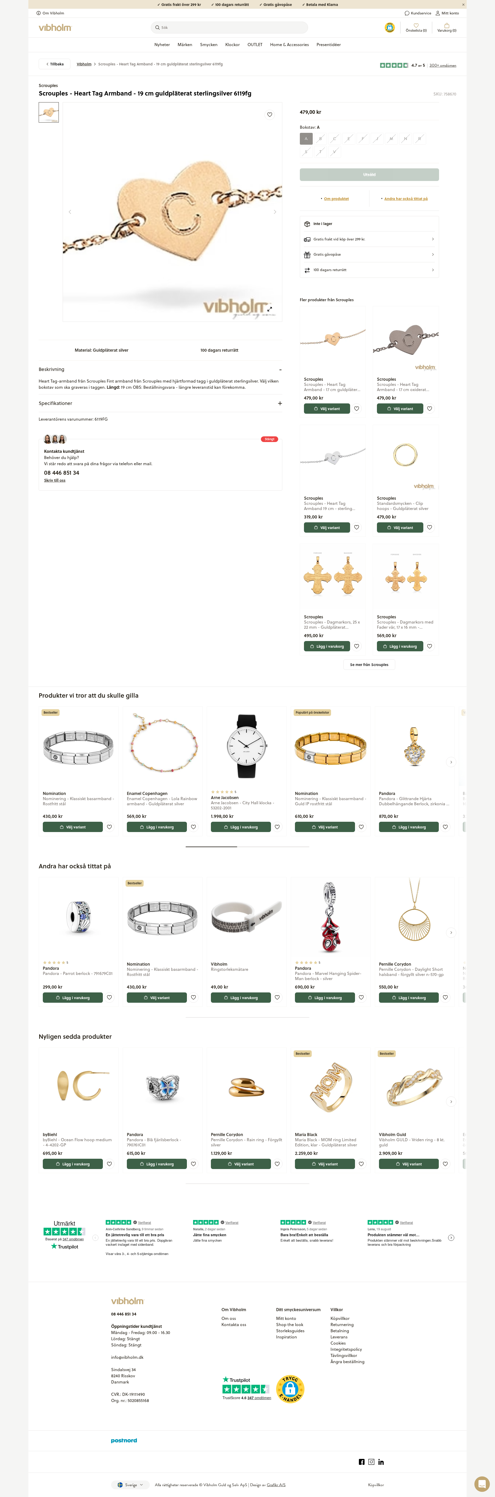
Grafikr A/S (276, 1485)
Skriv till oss (54, 480)
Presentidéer (329, 44)
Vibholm (84, 64)
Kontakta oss (233, 1324)
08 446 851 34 (61, 472)
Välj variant (330, 408)
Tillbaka (57, 64)
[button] (369, 239)
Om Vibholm (53, 13)
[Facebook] (362, 1462)
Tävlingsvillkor (344, 1355)
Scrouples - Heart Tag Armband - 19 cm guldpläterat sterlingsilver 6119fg (160, 64)
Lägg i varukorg (330, 646)
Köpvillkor (340, 1318)
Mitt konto (450, 13)
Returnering (342, 1324)
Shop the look (289, 1324)
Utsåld (369, 174)
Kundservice (421, 13)
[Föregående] (70, 212)
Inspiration (286, 1337)
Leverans (339, 1337)
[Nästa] (275, 212)
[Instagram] (371, 1462)
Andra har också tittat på (406, 198)
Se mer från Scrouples (369, 664)
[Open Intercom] (482, 1484)
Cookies (338, 1343)
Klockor (232, 44)
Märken (185, 44)
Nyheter (162, 44)
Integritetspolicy (346, 1349)
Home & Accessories (289, 44)
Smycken (209, 44)
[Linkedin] (381, 1462)
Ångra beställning (348, 1361)
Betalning (340, 1331)
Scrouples (48, 85)
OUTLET (255, 44)
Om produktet (336, 198)
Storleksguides (290, 1331)
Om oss (228, 1318)
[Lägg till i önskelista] (270, 115)
